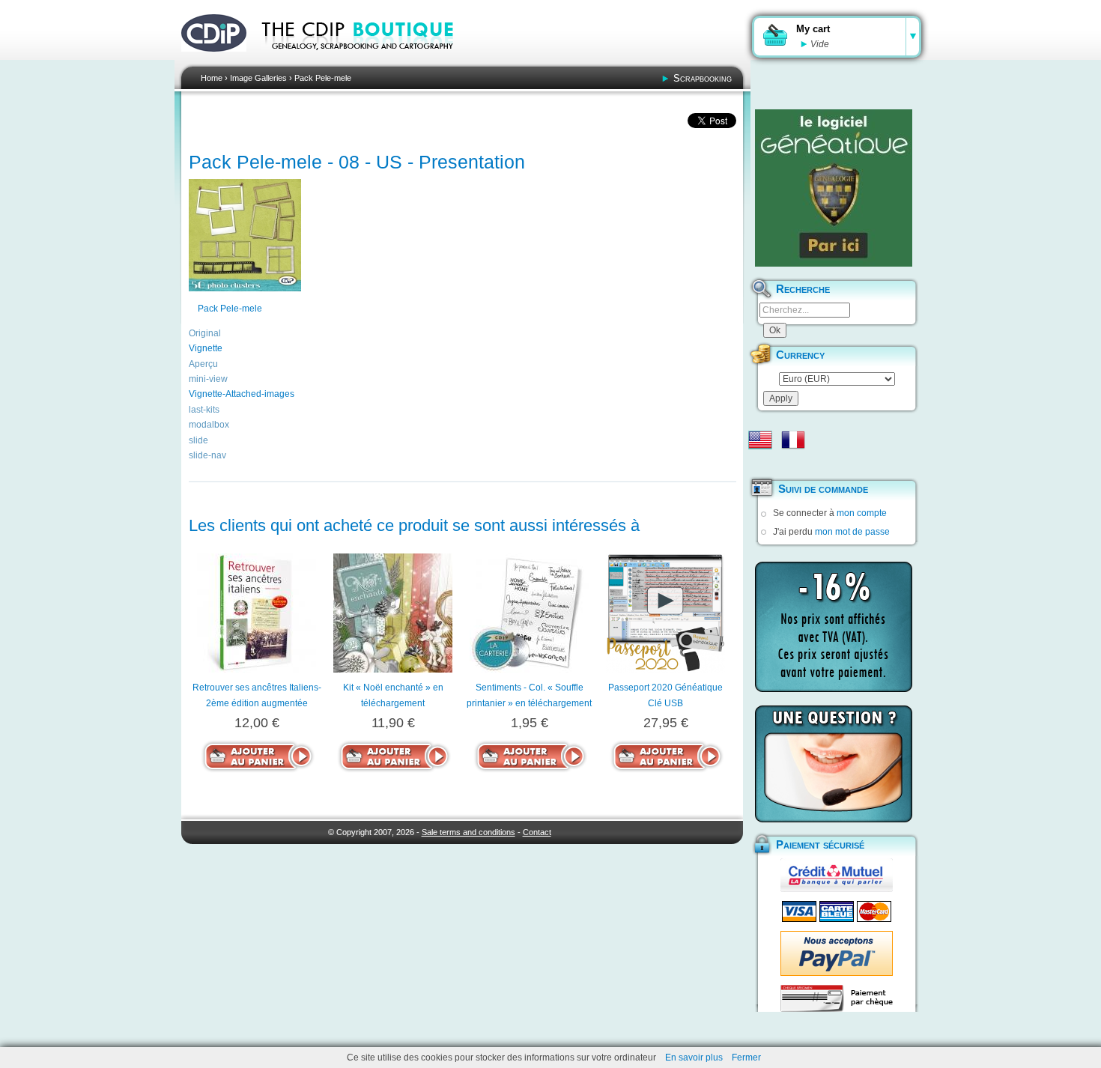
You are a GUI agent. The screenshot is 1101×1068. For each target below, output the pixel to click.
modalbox (209, 424)
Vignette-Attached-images (241, 394)
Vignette (205, 348)
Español (760, 464)
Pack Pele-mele (322, 77)
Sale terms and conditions (468, 832)
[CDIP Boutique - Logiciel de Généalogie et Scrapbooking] (367, 60)
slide (198, 440)
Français (793, 440)
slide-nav (207, 455)
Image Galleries (258, 77)
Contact (537, 832)
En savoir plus (694, 1057)
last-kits (204, 409)
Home (211, 77)
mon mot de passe (852, 532)
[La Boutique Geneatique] (833, 188)
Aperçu (203, 364)
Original (205, 333)
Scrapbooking (702, 78)
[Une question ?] (833, 764)
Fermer (746, 1057)
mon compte (862, 513)
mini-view (208, 379)
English (760, 440)
